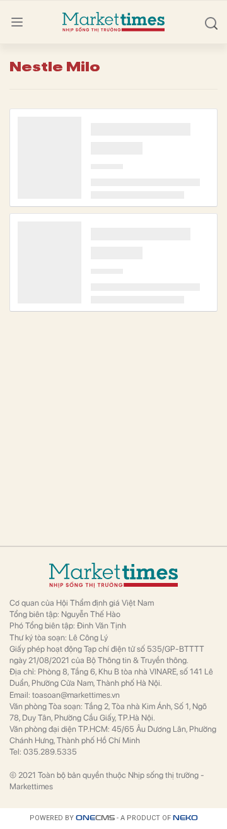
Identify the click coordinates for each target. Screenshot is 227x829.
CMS (95, 818)
